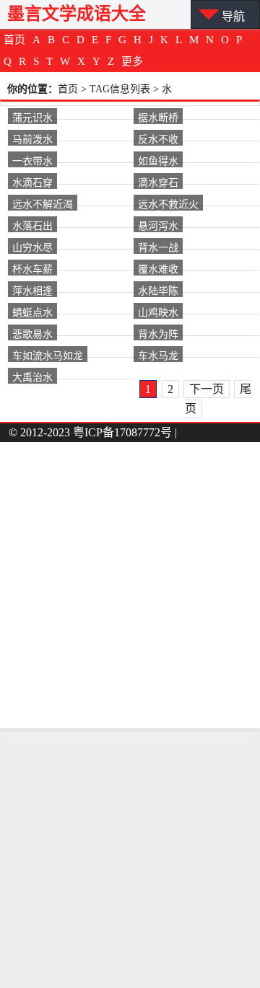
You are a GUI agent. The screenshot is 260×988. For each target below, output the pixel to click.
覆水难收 (158, 268)
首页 (14, 39)
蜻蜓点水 (32, 311)
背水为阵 (158, 333)
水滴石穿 (32, 182)
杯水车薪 (32, 268)
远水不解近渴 (42, 203)
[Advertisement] (130, 858)
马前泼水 (32, 138)
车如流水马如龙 (47, 355)
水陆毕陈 (158, 290)
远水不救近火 (168, 203)
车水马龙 (158, 355)
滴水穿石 (158, 182)
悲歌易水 (32, 333)
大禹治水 (32, 376)
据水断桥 (158, 117)
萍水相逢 (32, 290)
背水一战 (158, 246)
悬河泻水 (158, 225)
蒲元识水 (32, 117)
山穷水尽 (32, 246)
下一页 (206, 389)
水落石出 (32, 225)
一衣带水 (32, 160)
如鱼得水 (158, 160)
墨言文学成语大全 (76, 13)
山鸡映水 (158, 311)
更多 (132, 61)
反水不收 (158, 138)
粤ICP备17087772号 (122, 432)
